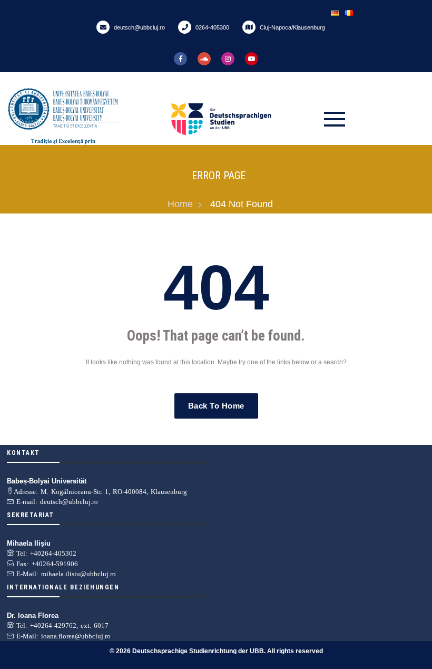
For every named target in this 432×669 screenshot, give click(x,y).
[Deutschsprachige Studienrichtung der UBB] (245, 119)
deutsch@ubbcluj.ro (138, 27)
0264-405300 (211, 27)
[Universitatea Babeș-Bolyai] (87, 119)
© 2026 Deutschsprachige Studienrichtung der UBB (187, 651)
